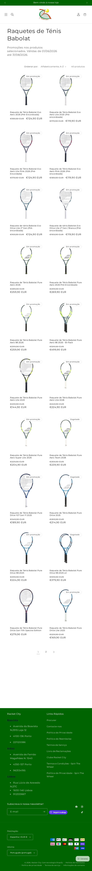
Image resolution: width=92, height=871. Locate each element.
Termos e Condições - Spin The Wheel (63, 765)
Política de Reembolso (59, 739)
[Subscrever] (44, 811)
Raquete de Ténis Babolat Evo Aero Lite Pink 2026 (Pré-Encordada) (25, 171)
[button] (6, 14)
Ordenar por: (31, 66)
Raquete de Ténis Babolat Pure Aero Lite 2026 (66, 399)
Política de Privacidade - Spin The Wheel (65, 775)
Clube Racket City (56, 757)
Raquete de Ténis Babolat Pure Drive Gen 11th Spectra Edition (26, 629)
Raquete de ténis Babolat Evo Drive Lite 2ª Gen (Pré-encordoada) (25, 228)
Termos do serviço (52, 865)
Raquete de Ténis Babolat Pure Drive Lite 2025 (66, 629)
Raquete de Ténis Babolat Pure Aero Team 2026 (66, 456)
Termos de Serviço (57, 745)
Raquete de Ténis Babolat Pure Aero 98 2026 (26, 341)
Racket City (36, 862)
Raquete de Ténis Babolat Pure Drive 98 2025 (26, 571)
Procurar (51, 720)
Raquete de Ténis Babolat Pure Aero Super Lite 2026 (26, 456)
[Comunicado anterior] (5, 2)
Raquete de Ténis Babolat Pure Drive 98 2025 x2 (66, 571)
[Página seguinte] (54, 652)
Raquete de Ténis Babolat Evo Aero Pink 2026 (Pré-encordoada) (65, 171)
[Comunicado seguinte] (87, 2)
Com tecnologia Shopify (52, 862)
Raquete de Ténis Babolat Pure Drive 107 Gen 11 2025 (26, 514)
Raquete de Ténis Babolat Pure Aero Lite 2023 (26, 399)
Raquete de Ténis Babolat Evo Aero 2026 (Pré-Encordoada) (25, 113)
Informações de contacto (74, 865)
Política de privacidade (32, 865)
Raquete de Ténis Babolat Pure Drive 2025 (66, 514)
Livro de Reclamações (59, 751)
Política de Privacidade (59, 732)
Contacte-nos (54, 726)
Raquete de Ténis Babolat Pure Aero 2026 (26, 283)
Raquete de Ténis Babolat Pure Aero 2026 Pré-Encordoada (66, 283)
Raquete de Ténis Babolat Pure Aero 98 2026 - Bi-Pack (66, 341)
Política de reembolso (75, 862)
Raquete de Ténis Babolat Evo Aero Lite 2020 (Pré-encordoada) (65, 114)
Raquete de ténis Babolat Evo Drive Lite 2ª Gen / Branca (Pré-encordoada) (65, 228)
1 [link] (38, 651)
